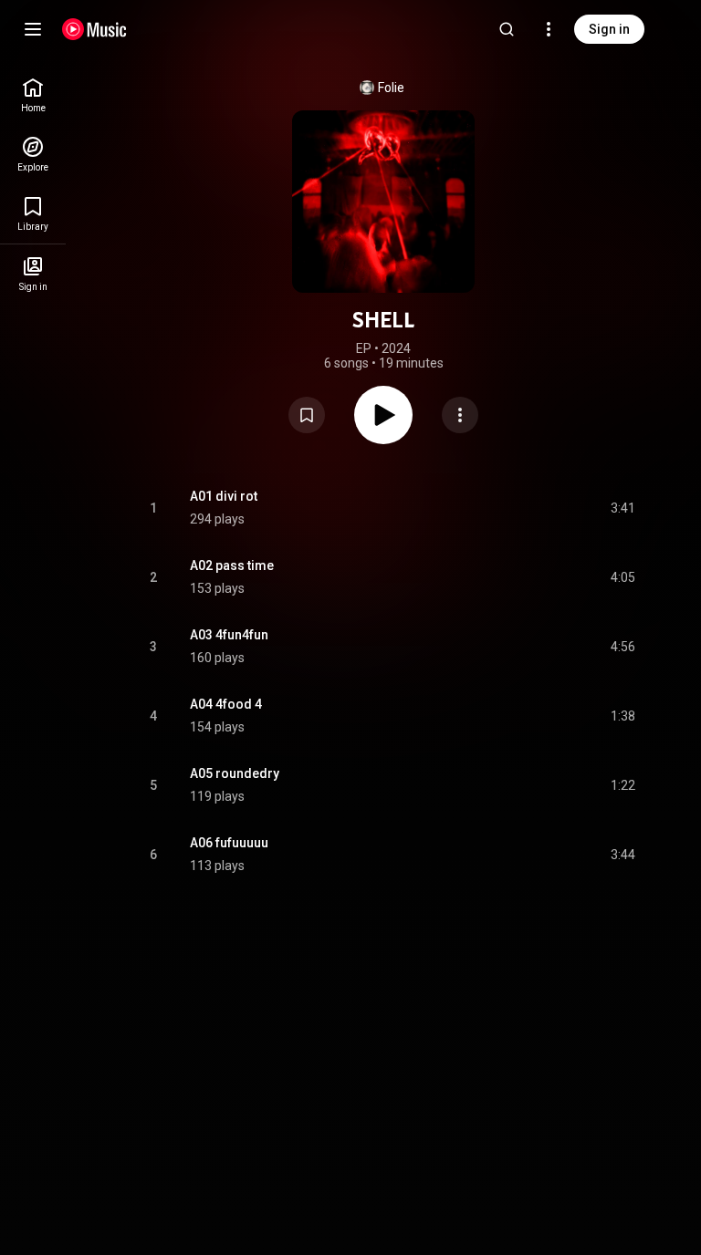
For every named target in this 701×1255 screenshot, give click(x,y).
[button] (306, 415)
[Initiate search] (506, 29)
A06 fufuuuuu (229, 842)
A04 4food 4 (226, 704)
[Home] (94, 29)
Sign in (609, 29)
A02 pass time (232, 565)
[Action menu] (460, 415)
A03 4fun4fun (229, 635)
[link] (32, 95)
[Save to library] (307, 415)
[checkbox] (622, 508)
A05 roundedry (234, 773)
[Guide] (33, 29)
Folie (391, 87)
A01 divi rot (223, 496)
